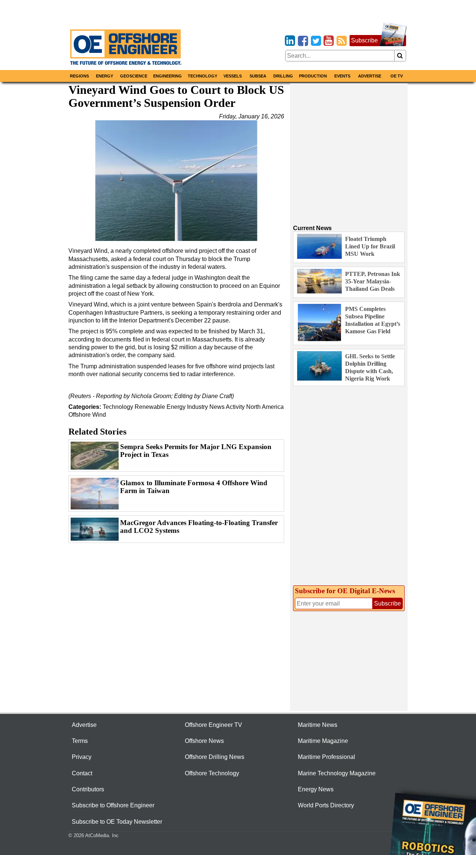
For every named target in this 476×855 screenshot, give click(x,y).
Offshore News (204, 741)
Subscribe (364, 40)
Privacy (81, 757)
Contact (82, 773)
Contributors (88, 789)
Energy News (316, 789)
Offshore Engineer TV (213, 725)
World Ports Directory (326, 805)
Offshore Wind (87, 414)
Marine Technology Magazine (337, 773)
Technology (202, 76)
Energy (104, 76)
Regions (79, 76)
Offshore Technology (212, 773)
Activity (235, 407)
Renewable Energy (161, 407)
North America (265, 407)
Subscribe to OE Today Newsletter (117, 822)
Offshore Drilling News (214, 757)
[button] (176, 180)
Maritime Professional (326, 757)
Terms (80, 741)
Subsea (258, 76)
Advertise (369, 76)
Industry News (206, 407)
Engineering (167, 76)
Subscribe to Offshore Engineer (113, 805)
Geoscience (133, 76)
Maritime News (317, 725)
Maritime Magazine (323, 741)
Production (313, 76)
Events (342, 76)
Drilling (283, 76)
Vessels (232, 76)
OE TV (396, 76)
